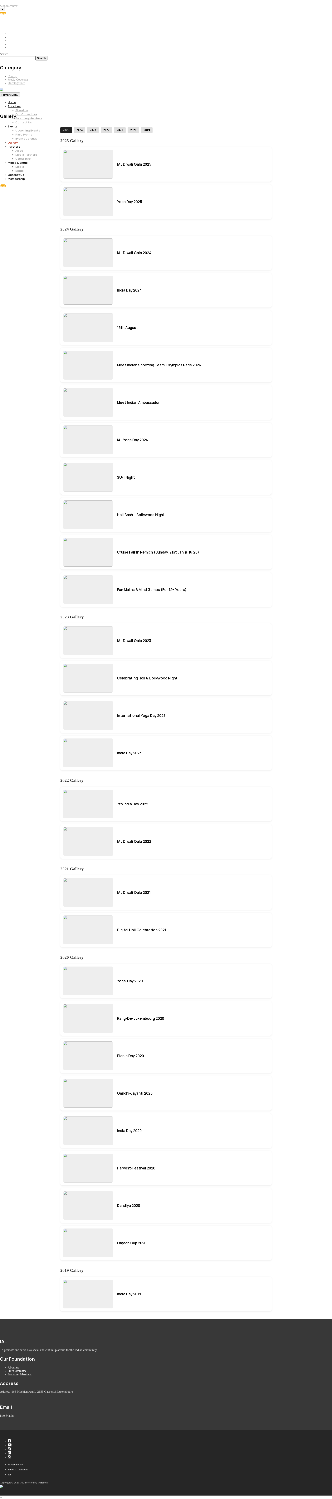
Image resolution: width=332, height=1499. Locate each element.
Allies (19, 151)
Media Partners (26, 155)
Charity (12, 76)
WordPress (43, 1482)
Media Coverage (18, 79)
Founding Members (28, 118)
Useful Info (23, 159)
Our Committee (26, 114)
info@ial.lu (18, 23)
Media (19, 167)
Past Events (23, 134)
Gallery (13, 142)
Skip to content (9, 5)
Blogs (19, 171)
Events (12, 126)
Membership (16, 179)
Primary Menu (10, 95)
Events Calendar (27, 138)
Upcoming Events (27, 130)
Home (12, 102)
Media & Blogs (17, 163)
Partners (14, 147)
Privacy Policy (15, 1464)
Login (3, 13)
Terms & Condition (18, 1469)
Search (4, 54)
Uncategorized (16, 83)
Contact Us (23, 122)
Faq (10, 1474)
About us (14, 106)
